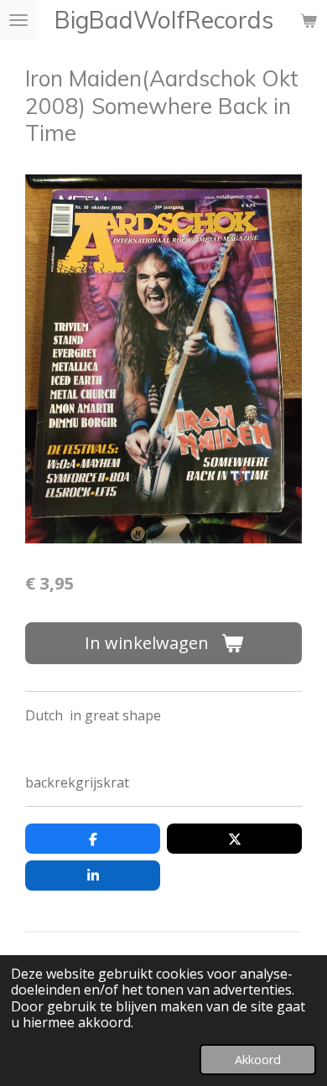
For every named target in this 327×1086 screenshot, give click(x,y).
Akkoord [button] (258, 1060)
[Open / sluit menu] (18, 20)
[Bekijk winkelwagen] (308, 20)
